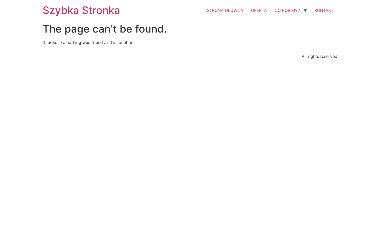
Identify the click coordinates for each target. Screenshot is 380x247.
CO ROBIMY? (287, 10)
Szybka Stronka (81, 10)
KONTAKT (324, 10)
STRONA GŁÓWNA (225, 10)
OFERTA (259, 10)
